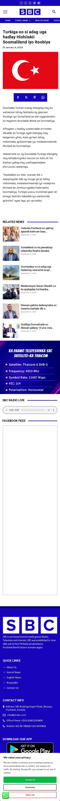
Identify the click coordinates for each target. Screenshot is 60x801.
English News (14, 677)
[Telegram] (38, 2)
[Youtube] (34, 2)
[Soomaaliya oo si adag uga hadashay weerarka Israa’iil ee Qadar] (11, 272)
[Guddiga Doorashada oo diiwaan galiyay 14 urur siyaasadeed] (11, 330)
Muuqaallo (12, 682)
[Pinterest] (34, 97)
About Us (11, 667)
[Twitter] (25, 2)
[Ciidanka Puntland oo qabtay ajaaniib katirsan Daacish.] (11, 234)
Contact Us (13, 687)
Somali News (14, 672)
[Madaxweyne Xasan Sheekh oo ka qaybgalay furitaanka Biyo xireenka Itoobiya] (11, 291)
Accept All (30, 780)
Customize (30, 787)
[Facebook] (21, 2)
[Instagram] (30, 2)
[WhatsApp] (43, 97)
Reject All (30, 795)
